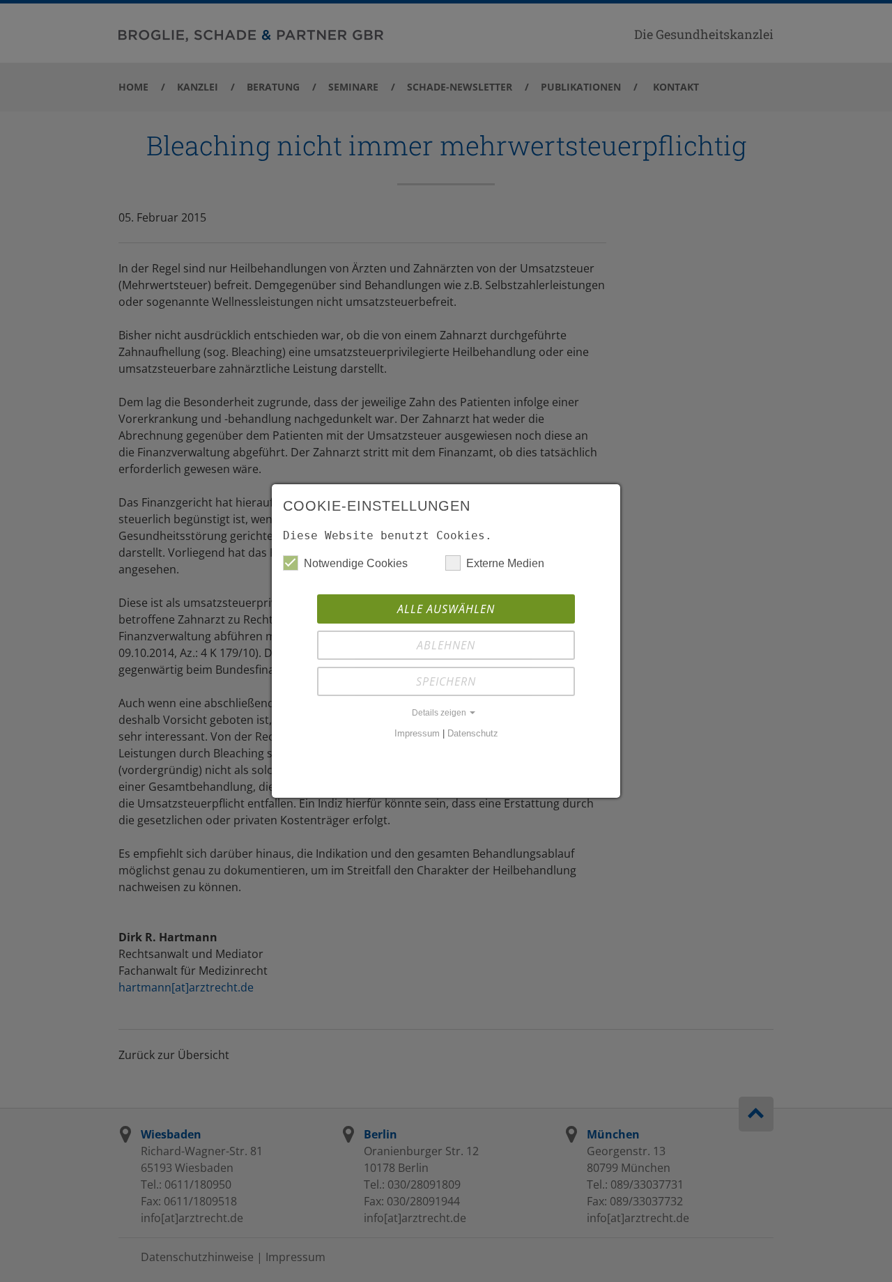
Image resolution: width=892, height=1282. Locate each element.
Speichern (446, 681)
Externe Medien (505, 563)
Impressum (417, 733)
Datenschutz (472, 733)
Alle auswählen (446, 609)
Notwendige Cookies (356, 563)
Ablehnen (446, 645)
